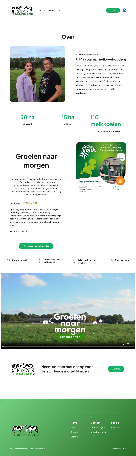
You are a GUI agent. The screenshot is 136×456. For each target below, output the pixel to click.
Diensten (74, 432)
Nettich (123, 449)
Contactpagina (98, 427)
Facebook (116, 427)
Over (72, 427)
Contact (113, 10)
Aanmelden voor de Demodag (36, 246)
